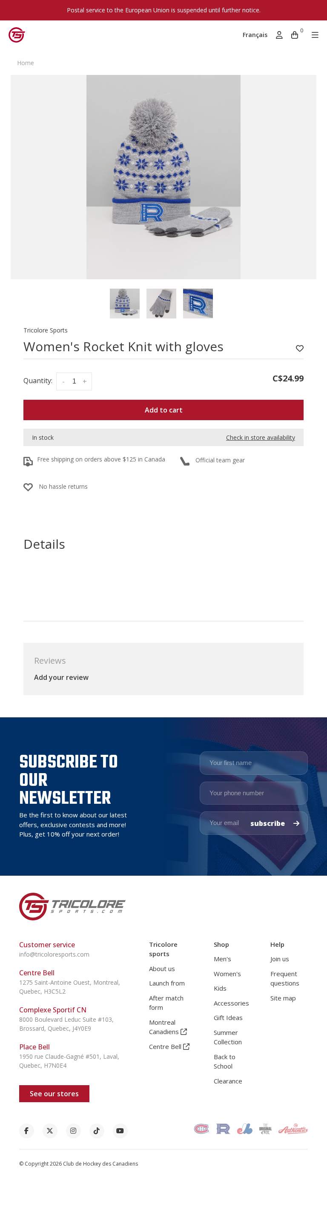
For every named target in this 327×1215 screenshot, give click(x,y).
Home (25, 63)
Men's (222, 958)
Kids (220, 988)
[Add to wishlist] (300, 349)
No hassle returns (63, 486)
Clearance (228, 1081)
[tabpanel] (163, 177)
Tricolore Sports (45, 330)
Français (255, 35)
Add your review (61, 677)
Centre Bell (166, 1046)
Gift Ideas (228, 1017)
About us (162, 968)
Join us (279, 958)
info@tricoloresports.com (54, 954)
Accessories (231, 1003)
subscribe (268, 823)
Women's (227, 973)
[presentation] (125, 303)
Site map (283, 998)
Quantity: (37, 380)
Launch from (167, 983)
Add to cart (164, 410)
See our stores (54, 1093)
